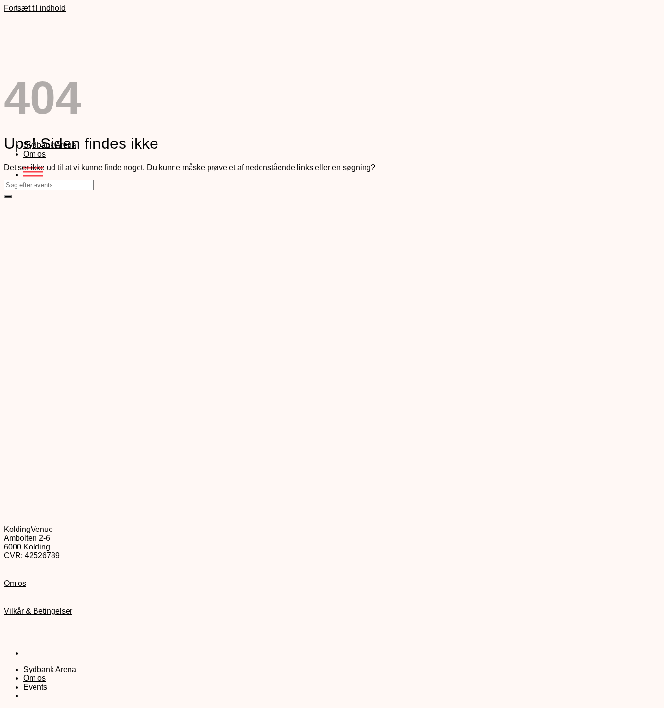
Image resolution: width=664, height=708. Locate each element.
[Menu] (33, 174)
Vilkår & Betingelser (38, 611)
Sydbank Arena (49, 669)
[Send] (8, 196)
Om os (34, 154)
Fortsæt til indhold (35, 8)
